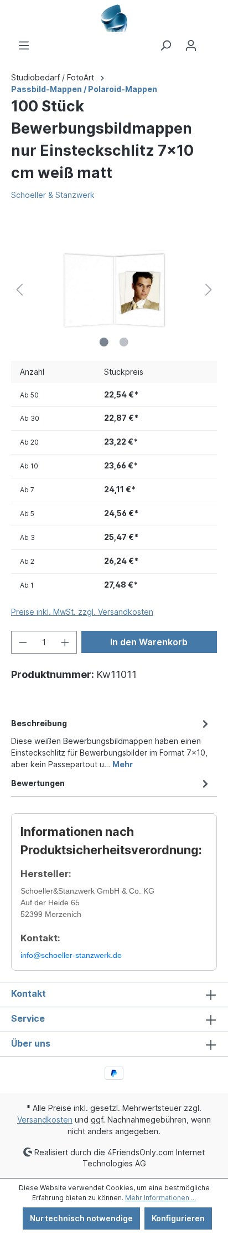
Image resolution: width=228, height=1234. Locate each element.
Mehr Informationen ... (160, 1198)
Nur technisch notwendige (81, 1218)
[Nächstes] (208, 290)
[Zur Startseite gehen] (114, 18)
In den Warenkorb (149, 641)
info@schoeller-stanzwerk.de (71, 955)
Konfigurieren (178, 1218)
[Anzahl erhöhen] (65, 642)
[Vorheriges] (19, 290)
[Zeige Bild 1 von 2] (104, 342)
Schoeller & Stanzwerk (53, 195)
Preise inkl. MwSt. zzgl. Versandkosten (82, 611)
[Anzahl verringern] (22, 642)
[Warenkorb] (210, 41)
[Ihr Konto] (191, 45)
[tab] (111, 743)
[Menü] (24, 45)
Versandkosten (44, 1119)
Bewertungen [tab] (38, 783)
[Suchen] (165, 45)
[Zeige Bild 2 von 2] (124, 342)
